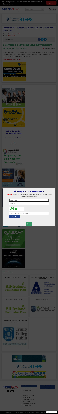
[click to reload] (16, 208)
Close (29, 224)
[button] (57, 1)
